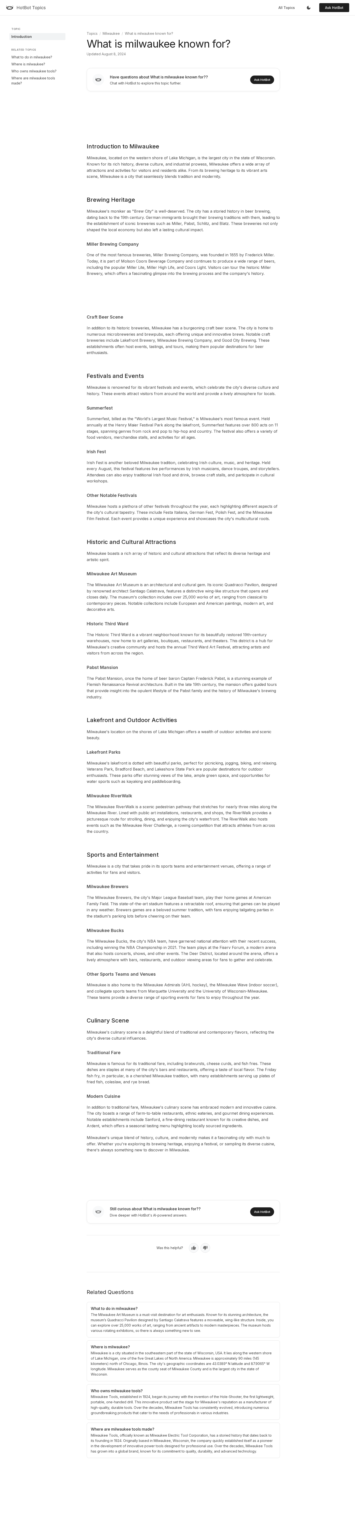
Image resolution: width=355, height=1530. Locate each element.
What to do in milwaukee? (31, 57)
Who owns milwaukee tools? (34, 71)
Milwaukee (111, 33)
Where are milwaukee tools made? (33, 80)
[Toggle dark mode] (308, 8)
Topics (92, 33)
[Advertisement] (183, 114)
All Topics (286, 8)
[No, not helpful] (205, 1248)
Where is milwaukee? (28, 64)
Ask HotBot (334, 8)
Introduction (21, 37)
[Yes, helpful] (194, 1248)
